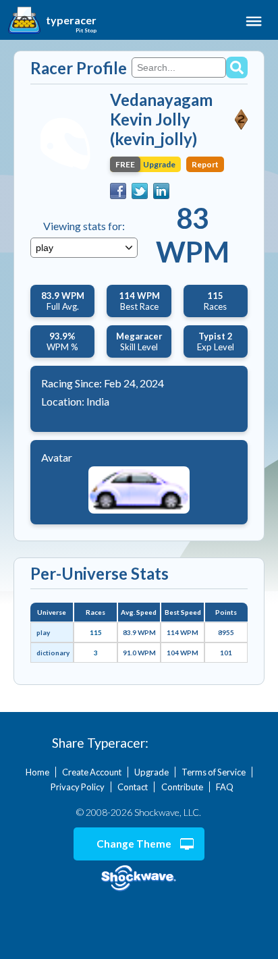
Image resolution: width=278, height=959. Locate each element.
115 (96, 632)
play (43, 632)
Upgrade (151, 772)
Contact (132, 787)
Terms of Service (214, 772)
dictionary (53, 653)
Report (205, 164)
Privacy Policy (78, 787)
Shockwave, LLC (139, 878)
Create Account (91, 772)
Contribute (182, 787)
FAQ (224, 787)
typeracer (71, 20)
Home (37, 772)
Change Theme (133, 844)
